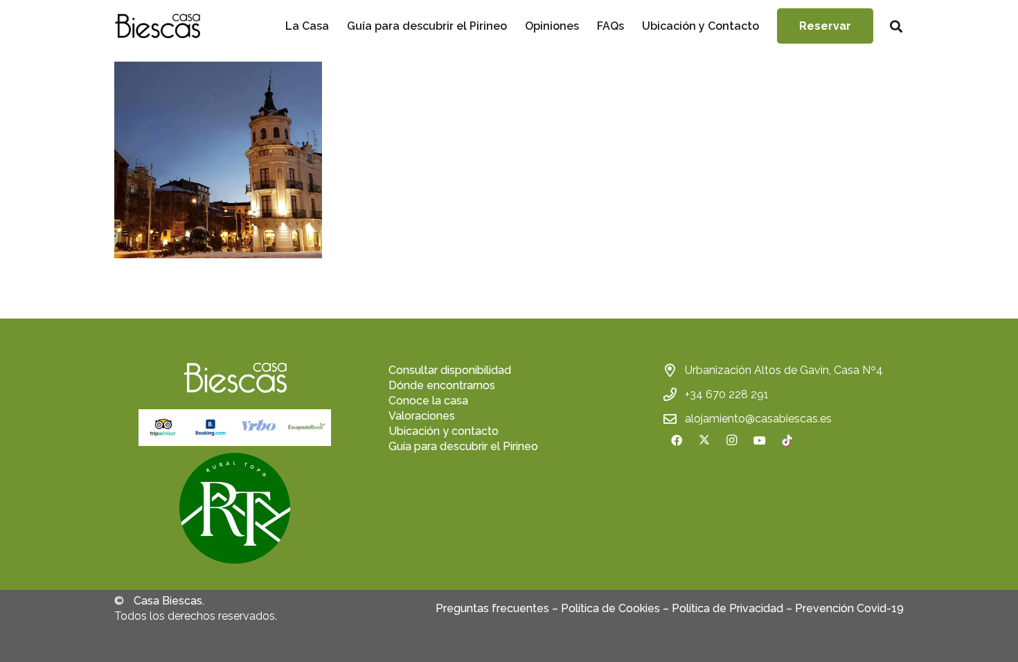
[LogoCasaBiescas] (157, 26)
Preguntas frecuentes (492, 608)
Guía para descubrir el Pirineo (463, 446)
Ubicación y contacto (444, 431)
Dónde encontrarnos (442, 385)
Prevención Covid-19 (849, 608)
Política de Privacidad (727, 608)
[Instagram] (732, 440)
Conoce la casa (428, 400)
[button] (896, 26)
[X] (704, 440)
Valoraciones (422, 415)
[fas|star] (234, 508)
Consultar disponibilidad (450, 370)
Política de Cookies (610, 608)
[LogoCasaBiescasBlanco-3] (235, 378)
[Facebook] (676, 440)
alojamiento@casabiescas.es (758, 418)
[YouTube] (760, 440)
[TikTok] (787, 440)
